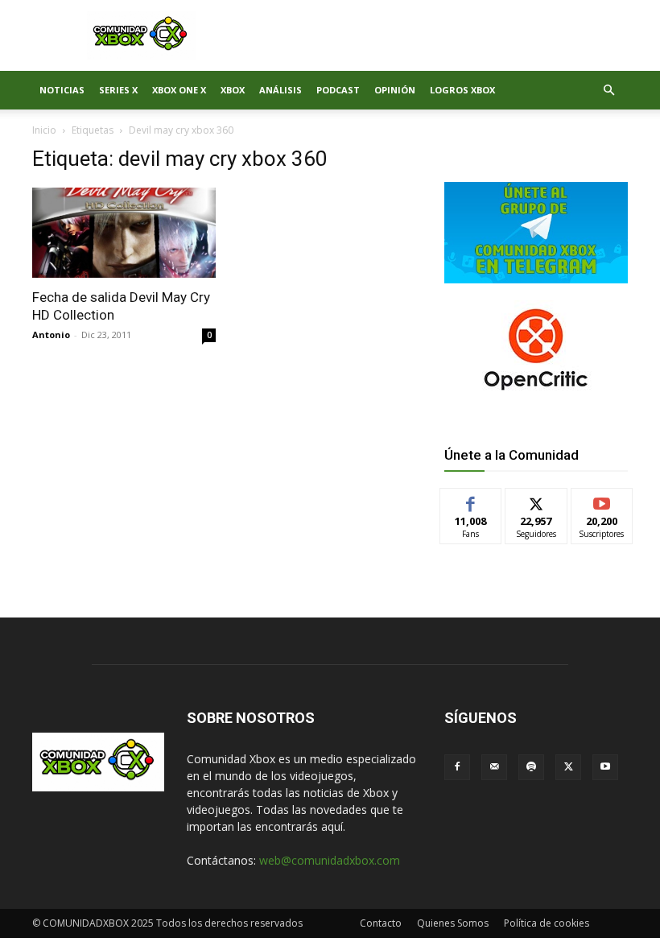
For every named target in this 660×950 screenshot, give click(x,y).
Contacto (381, 923)
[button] (608, 90)
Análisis (280, 90)
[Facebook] (457, 767)
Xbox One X (179, 90)
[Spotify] (531, 767)
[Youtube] (605, 767)
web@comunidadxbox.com (329, 860)
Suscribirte (602, 500)
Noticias (62, 90)
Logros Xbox (462, 90)
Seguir (536, 500)
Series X (118, 90)
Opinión (394, 90)
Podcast (338, 90)
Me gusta (471, 500)
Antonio (51, 334)
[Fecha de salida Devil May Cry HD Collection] (124, 233)
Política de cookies (546, 923)
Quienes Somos (453, 923)
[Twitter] (568, 767)
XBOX (233, 90)
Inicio (44, 130)
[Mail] (494, 767)
